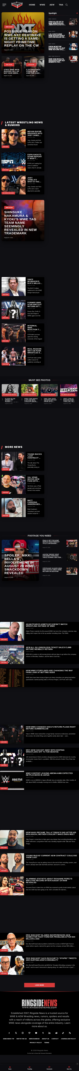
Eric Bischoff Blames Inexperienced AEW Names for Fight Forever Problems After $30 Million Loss (50, 937)
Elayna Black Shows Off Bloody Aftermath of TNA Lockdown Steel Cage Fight (11, 400)
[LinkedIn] (49, 1033)
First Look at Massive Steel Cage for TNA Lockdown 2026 (69, 400)
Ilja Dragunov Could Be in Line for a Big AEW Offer (33, 71)
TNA (61, 5)
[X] (16, 1033)
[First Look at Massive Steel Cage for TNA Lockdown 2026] (68, 390)
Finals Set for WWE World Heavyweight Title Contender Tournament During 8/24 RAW (51, 542)
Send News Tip (8, 1038)
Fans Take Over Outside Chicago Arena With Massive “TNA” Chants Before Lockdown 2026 (50, 400)
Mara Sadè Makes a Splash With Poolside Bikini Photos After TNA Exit (31, 400)
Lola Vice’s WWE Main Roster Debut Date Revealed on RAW (57, 35)
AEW (52, 5)
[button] (67, 5)
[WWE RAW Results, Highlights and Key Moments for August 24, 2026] (73, 59)
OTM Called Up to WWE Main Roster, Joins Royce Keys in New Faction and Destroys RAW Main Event (57, 23)
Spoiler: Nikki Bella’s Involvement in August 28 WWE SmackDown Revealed (19, 564)
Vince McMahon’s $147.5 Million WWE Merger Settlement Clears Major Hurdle (34, 281)
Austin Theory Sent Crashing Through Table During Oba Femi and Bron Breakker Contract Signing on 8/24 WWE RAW (52, 556)
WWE (42, 5)
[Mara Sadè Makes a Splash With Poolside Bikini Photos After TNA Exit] (29, 390)
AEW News (31, 64)
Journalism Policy (68, 1038)
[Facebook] (9, 1033)
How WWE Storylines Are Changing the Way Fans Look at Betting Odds (49, 671)
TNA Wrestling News (8, 193)
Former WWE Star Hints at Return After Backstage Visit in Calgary (34, 304)
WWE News (9, 26)
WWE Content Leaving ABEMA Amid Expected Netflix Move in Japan (49, 774)
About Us (45, 1038)
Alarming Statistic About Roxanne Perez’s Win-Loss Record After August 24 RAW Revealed (49, 880)
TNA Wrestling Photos (9, 394)
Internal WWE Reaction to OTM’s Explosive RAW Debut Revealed (34, 327)
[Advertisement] (23, 257)
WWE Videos (52, 19)
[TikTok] (63, 1033)
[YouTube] (36, 1033)
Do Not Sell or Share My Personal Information (39, 1053)
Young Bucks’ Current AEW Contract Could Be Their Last (51, 857)
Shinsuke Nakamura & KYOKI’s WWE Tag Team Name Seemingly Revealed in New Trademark (20, 222)
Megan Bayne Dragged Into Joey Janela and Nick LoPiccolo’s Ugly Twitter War (34, 133)
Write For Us (21, 1038)
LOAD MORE (39, 985)
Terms (46, 1042)
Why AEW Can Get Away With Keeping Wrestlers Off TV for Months (45, 751)
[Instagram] (22, 1033)
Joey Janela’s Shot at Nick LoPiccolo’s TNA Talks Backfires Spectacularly (34, 180)
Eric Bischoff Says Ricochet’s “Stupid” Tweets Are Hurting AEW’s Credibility (51, 959)
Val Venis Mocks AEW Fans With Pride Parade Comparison (34, 479)
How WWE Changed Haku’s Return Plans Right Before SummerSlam (51, 728)
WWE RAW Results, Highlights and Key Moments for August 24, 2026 (57, 60)
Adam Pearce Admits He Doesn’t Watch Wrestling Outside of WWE (46, 625)
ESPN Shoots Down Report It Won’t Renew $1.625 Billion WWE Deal (34, 156)
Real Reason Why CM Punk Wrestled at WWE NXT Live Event (34, 351)
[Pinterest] (29, 1033)
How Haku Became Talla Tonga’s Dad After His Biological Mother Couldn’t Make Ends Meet (51, 833)
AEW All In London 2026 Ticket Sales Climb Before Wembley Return (48, 648)
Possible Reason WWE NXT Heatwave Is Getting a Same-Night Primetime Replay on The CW (22, 38)
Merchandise (34, 1038)
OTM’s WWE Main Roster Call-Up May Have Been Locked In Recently (11, 71)
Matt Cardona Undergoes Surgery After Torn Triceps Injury (33, 502)
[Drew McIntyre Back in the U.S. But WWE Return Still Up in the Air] (73, 46)
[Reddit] (56, 1033)
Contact (55, 1038)
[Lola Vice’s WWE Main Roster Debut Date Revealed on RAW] (73, 34)
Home (32, 5)
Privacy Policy (36, 1042)
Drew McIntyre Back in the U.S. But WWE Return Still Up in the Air (57, 48)
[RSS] (69, 1033)
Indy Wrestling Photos (29, 394)
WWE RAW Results (54, 56)
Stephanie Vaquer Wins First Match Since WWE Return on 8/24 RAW (52, 570)
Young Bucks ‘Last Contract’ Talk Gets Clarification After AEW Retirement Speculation (34, 456)
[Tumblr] (43, 1033)
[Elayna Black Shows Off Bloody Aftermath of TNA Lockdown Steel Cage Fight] (10, 390)
